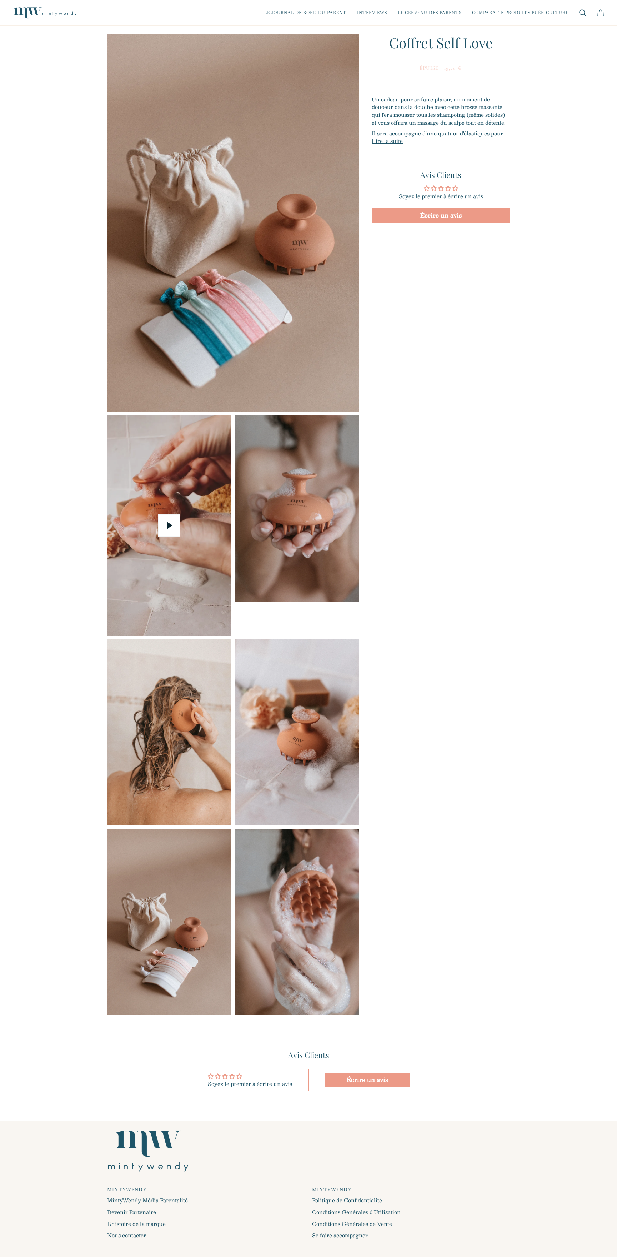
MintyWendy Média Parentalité (147, 1200)
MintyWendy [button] (127, 1190)
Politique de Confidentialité (347, 1200)
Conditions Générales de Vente (352, 1223)
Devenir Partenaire (131, 1212)
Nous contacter (126, 1235)
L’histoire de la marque (136, 1223)
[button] (305, 12)
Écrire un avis (441, 215)
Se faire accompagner (340, 1235)
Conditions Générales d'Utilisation (356, 1212)
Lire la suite (387, 141)
